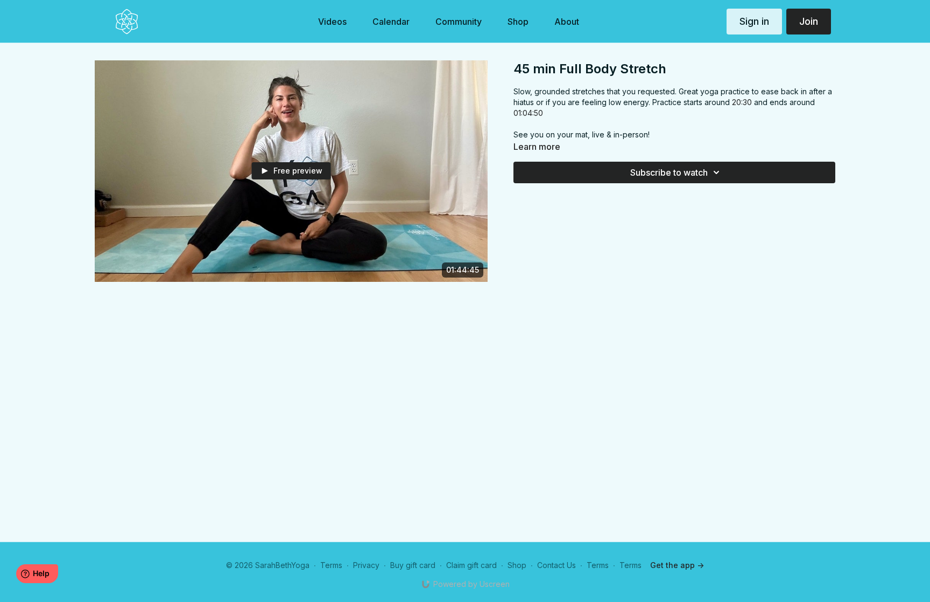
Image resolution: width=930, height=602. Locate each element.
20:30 (742, 102)
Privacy (366, 565)
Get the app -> (677, 565)
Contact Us (556, 565)
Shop (517, 565)
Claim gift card (471, 565)
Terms (331, 565)
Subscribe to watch (669, 172)
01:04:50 (528, 112)
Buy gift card (412, 565)
